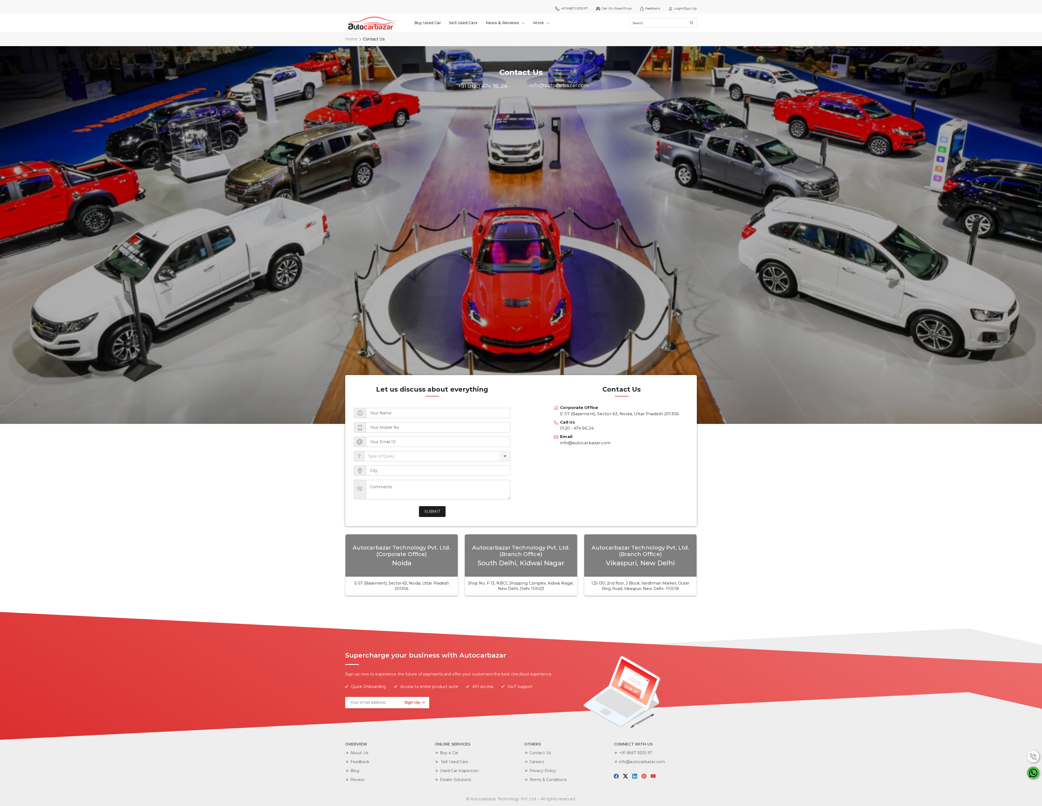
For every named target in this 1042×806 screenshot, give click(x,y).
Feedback (652, 8)
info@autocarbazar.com (642, 761)
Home (351, 39)
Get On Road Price (616, 8)
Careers (536, 761)
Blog (354, 770)
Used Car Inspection (459, 770)
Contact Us (540, 752)
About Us (359, 752)
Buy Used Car (427, 22)
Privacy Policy (542, 770)
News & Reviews (503, 22)
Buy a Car (449, 752)
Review (357, 779)
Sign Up (412, 702)
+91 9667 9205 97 (636, 752)
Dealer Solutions (455, 779)
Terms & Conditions (548, 779)
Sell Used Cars (463, 22)
